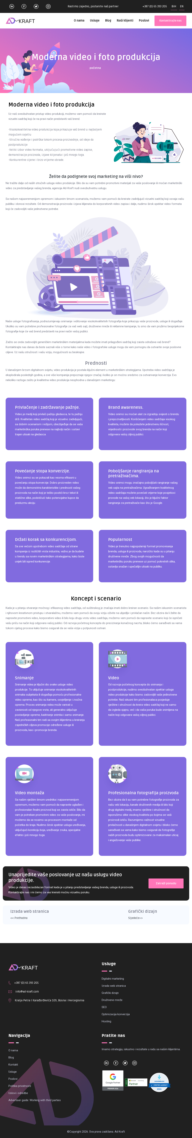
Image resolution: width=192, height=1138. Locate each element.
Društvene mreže (112, 1000)
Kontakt (13, 1064)
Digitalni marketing (113, 978)
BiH (174, 6)
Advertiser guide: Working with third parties (34, 1100)
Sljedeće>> (135, 918)
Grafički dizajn (110, 993)
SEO (104, 1007)
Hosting (106, 1021)
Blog (108, 20)
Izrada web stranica (114, 985)
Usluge (95, 20)
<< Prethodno (19, 918)
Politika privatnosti (19, 1086)
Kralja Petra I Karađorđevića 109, (36, 1000)
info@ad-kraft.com (27, 991)
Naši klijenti (125, 20)
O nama (79, 20)
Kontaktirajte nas (170, 20)
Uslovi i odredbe (18, 1093)
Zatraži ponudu (166, 883)
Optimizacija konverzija (116, 1014)
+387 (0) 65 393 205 (154, 6)
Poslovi (144, 20)
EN (182, 6)
